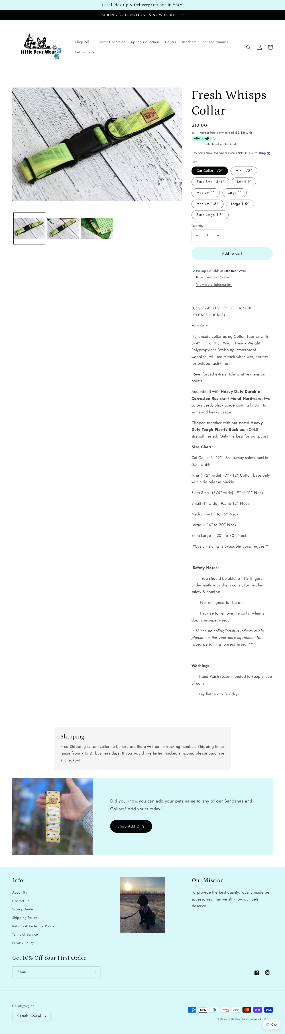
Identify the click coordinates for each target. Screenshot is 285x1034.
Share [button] (201, 295)
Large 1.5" (240, 203)
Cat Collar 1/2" (210, 170)
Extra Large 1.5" (210, 214)
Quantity (197, 225)
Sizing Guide (22, 909)
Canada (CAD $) (29, 1015)
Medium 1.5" (207, 203)
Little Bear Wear (238, 1019)
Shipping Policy (24, 917)
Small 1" (244, 181)
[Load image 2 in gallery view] (63, 228)
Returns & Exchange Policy (33, 926)
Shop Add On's (131, 826)
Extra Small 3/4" (210, 181)
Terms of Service (25, 934)
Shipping (197, 144)
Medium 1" (206, 192)
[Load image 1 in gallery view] (29, 228)
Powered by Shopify (261, 1019)
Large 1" (235, 192)
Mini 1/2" (244, 170)
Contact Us (20, 900)
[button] (84, 42)
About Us (19, 892)
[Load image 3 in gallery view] (97, 228)
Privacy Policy (23, 942)
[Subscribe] (95, 972)
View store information (214, 284)
